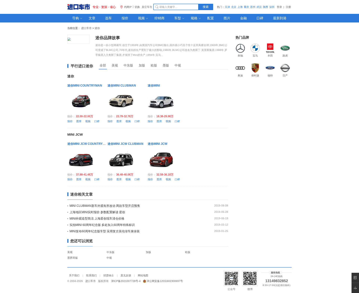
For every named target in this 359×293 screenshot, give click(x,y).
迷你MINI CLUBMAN (122, 85)
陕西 (265, 6)
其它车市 (147, 6)
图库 (79, 121)
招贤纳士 (108, 275)
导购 (77, 18)
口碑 (260, 18)
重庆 (246, 6)
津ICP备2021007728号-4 (126, 281)
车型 (179, 18)
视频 (143, 18)
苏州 (252, 6)
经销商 (159, 18)
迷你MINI (154, 85)
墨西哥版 (72, 257)
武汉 (259, 6)
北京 (233, 6)
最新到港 (279, 18)
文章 (92, 18)
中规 (178, 65)
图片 (227, 18)
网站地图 (143, 275)
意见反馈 (126, 275)
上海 (240, 6)
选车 (108, 18)
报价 (125, 18)
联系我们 (91, 275)
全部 (103, 65)
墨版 (166, 65)
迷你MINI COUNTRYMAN (84, 85)
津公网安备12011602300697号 (165, 281)
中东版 (128, 65)
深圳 (271, 6)
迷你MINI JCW (157, 143)
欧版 (154, 65)
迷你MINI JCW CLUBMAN (125, 143)
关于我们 (74, 275)
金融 (243, 18)
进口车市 (86, 28)
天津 (227, 6)
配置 (210, 18)
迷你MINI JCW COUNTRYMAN (88, 143)
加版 (142, 65)
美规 (115, 65)
